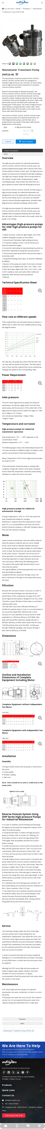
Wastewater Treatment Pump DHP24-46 (18, 1031)
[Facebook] (4, 1072)
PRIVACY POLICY (15, 1079)
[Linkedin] (9, 1072)
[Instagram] (23, 1072)
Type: (5, 127)
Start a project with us (13, 1115)
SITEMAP (5, 1079)
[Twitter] (13, 1072)
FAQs (6, 154)
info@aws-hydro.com (12, 1100)
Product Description (11, 151)
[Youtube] (18, 1072)
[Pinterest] (27, 1072)
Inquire (8, 141)
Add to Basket (27, 141)
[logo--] (9, 1062)
